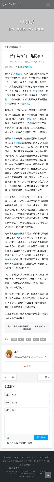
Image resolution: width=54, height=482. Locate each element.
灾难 (26, 103)
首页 (6, 47)
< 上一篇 (9, 377)
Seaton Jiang (37, 474)
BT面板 (13, 457)
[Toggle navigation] (48, 4)
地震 (30, 67)
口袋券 (28, 461)
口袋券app (39, 461)
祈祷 (22, 250)
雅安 (22, 67)
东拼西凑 (14, 47)
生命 (35, 90)
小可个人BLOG (39, 457)
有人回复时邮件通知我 (20, 442)
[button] (27, 366)
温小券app (29, 464)
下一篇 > (44, 377)
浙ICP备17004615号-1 (27, 476)
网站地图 (19, 461)
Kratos (20, 474)
